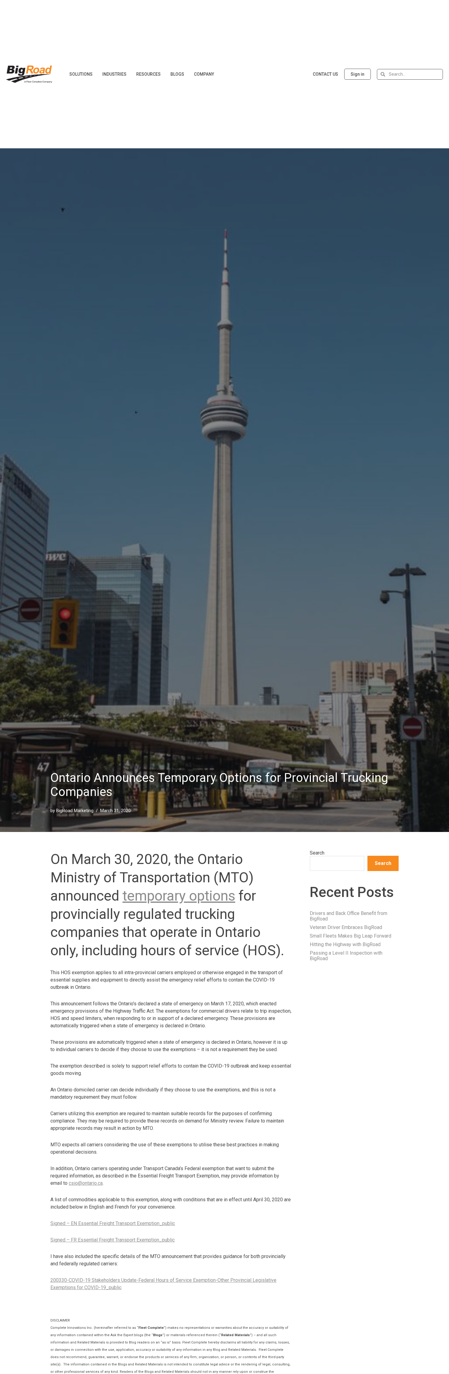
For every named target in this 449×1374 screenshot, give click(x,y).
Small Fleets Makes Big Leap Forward (350, 936)
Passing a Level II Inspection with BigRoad (346, 955)
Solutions (81, 74)
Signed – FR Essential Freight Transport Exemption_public (112, 1240)
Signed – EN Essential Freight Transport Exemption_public (112, 1223)
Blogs (177, 74)
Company (204, 74)
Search (317, 853)
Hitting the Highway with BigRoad (345, 944)
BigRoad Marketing (74, 810)
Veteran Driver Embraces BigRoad (346, 927)
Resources (148, 74)
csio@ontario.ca (86, 1183)
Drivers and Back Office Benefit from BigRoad (348, 916)
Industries (114, 74)
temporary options (178, 896)
